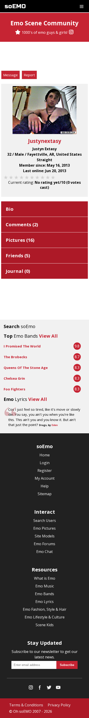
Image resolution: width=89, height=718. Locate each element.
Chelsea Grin (14, 378)
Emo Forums (44, 543)
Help (45, 486)
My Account (45, 478)
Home (44, 455)
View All (48, 336)
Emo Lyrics (44, 601)
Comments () (22, 224)
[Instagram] (71, 32)
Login (45, 462)
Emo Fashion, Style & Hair (44, 609)
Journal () (18, 271)
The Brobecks (15, 357)
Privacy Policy (59, 704)
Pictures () (20, 240)
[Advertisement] (44, 56)
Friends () (18, 255)
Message (10, 75)
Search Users (44, 520)
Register (44, 470)
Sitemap (45, 493)
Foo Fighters (14, 389)
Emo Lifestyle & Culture (45, 617)
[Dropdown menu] (82, 6)
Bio (9, 209)
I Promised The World (22, 346)
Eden (55, 425)
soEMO (15, 6)
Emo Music (44, 586)
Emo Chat (44, 551)
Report (29, 75)
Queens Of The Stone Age (26, 367)
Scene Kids (45, 624)
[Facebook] (40, 688)
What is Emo (44, 578)
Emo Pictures (44, 528)
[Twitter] (49, 688)
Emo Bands (44, 593)
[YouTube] (58, 688)
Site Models (45, 536)
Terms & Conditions (26, 704)
